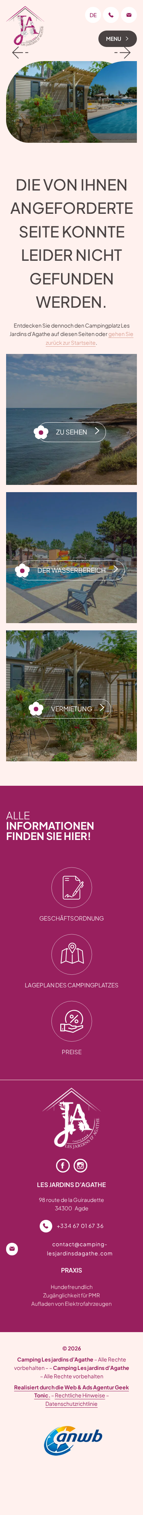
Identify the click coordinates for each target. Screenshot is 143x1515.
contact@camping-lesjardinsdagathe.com (80, 1248)
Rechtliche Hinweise (80, 1395)
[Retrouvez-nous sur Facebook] (63, 1166)
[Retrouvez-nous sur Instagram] (80, 1166)
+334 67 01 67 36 (80, 1225)
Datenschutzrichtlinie (71, 1403)
